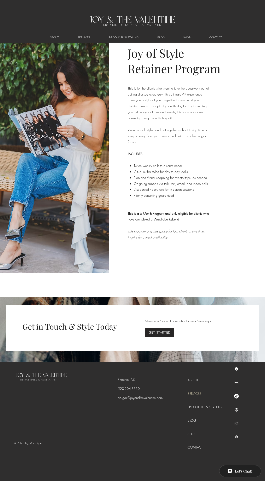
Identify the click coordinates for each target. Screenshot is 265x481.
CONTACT (195, 447)
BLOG (192, 420)
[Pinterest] (236, 437)
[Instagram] (236, 423)
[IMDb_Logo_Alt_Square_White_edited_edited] (236, 382)
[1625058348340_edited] (236, 410)
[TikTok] (236, 396)
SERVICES (194, 393)
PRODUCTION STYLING (197, 407)
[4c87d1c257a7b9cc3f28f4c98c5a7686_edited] (236, 369)
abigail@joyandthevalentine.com (140, 397)
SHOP (192, 434)
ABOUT (193, 380)
